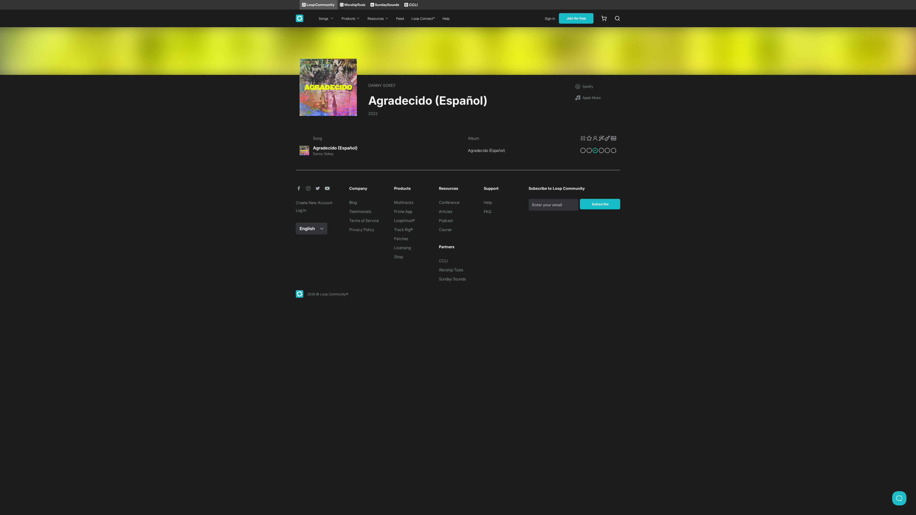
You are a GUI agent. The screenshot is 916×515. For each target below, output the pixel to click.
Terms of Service (364, 220)
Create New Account (314, 202)
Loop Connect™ (423, 18)
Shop (398, 256)
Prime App (403, 211)
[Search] (617, 18)
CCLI (443, 260)
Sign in (550, 18)
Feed (400, 18)
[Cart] (604, 18)
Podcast (446, 220)
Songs (323, 18)
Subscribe (600, 204)
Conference (449, 202)
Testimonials (360, 211)
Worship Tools (451, 270)
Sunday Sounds (452, 279)
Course (445, 229)
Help (445, 18)
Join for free (576, 18)
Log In (301, 210)
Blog (353, 202)
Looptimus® (404, 220)
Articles (445, 211)
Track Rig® (403, 229)
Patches (401, 238)
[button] (598, 138)
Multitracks (403, 202)
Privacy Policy (361, 229)
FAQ (487, 211)
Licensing (402, 247)
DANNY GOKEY (382, 85)
